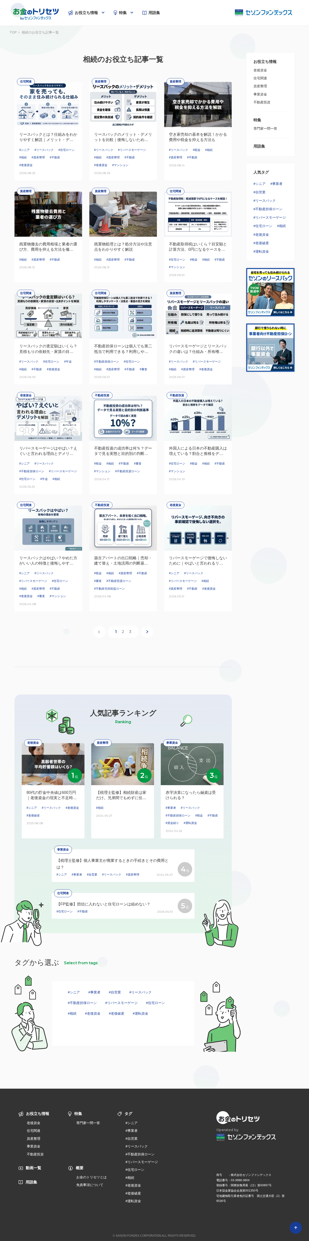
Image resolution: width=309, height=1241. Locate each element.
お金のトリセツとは (91, 1177)
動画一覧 (33, 1168)
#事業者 (94, 992)
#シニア (74, 992)
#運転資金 (140, 1013)
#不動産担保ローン (82, 1003)
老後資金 (260, 70)
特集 (123, 13)
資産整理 (260, 86)
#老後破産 (116, 1013)
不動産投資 (261, 102)
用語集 (154, 13)
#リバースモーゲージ (121, 1003)
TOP (13, 32)
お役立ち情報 (86, 13)
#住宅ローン (155, 1003)
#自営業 (115, 992)
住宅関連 (260, 78)
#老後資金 (92, 1013)
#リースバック (140, 992)
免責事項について (89, 1185)
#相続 (72, 1013)
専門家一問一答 (265, 128)
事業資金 (260, 94)
